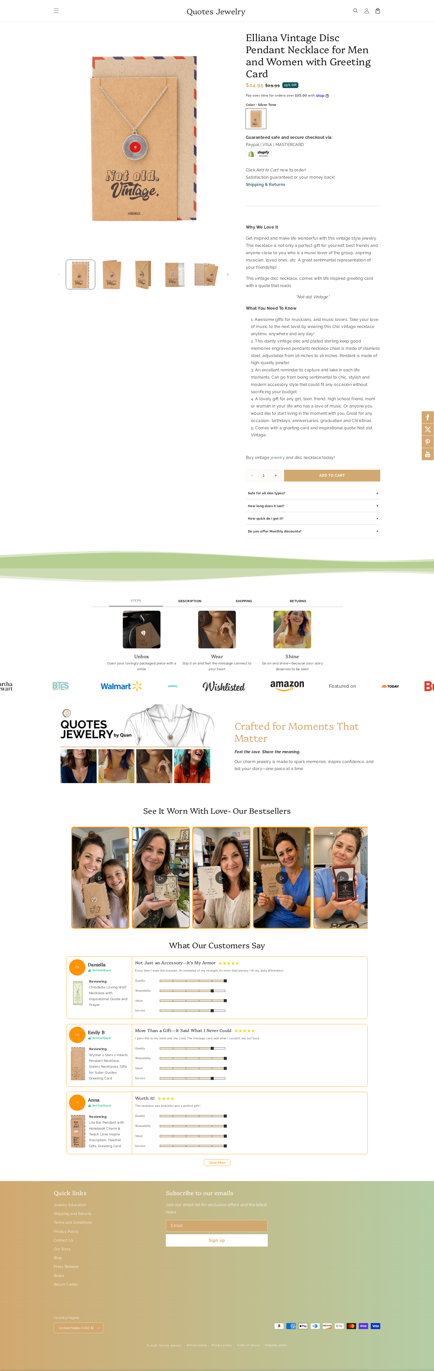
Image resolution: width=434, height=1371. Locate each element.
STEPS (136, 600)
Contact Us (64, 1240)
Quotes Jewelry (170, 1345)
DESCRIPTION (189, 601)
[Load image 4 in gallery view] (174, 274)
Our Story (62, 1249)
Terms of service (248, 1345)
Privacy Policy (66, 1231)
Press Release (66, 1267)
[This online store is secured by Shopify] (259, 155)
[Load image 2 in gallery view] (111, 274)
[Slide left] (59, 274)
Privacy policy (222, 1345)
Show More (217, 1162)
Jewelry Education (70, 1205)
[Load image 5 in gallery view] (206, 274)
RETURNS (298, 601)
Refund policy (197, 1345)
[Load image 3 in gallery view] (143, 274)
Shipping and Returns (73, 1214)
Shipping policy (276, 1345)
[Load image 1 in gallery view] (80, 274)
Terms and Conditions (73, 1222)
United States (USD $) (76, 1328)
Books (59, 1276)
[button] (56, 10)
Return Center (66, 1284)
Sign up (217, 1240)
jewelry (277, 457)
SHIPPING (244, 601)
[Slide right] (227, 274)
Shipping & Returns (265, 184)
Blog (58, 1258)
